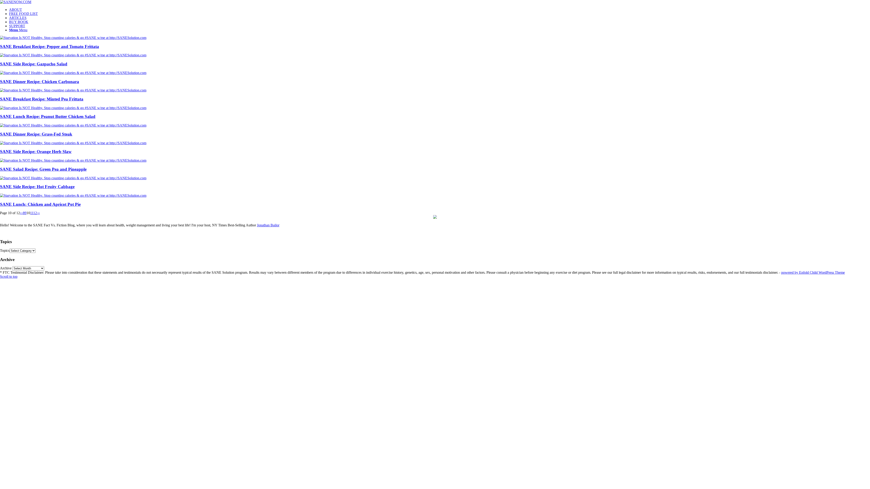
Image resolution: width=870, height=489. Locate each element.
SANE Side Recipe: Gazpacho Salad (33, 64)
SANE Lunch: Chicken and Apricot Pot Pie (40, 204)
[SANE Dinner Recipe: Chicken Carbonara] (73, 73)
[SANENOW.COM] (15, 2)
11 (31, 213)
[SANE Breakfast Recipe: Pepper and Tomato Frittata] (73, 38)
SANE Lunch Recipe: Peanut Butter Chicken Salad (47, 116)
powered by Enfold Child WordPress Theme (813, 272)
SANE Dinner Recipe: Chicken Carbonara (39, 81)
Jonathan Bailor (268, 225)
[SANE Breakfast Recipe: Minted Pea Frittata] (73, 90)
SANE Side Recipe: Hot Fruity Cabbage (37, 186)
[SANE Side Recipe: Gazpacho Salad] (73, 55)
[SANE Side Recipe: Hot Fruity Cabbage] (73, 178)
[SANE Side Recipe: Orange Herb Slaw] (73, 143)
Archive (6, 268)
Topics (5, 250)
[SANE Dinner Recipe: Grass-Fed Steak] (73, 125)
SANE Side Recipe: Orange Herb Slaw (36, 151)
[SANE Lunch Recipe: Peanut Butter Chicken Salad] (73, 108)
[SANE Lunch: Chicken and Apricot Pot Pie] (73, 195)
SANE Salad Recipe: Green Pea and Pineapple (43, 169)
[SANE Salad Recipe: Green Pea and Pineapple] (73, 160)
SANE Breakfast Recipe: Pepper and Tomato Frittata (49, 46)
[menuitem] (439, 10)
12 (35, 213)
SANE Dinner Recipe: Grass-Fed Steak (36, 134)
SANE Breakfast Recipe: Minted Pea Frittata (41, 99)
